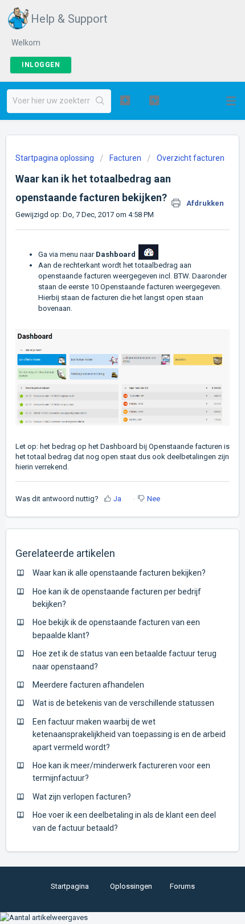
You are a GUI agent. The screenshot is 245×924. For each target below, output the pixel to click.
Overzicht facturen (190, 158)
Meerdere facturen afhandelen (88, 684)
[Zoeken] (100, 101)
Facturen (125, 158)
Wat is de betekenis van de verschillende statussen (123, 702)
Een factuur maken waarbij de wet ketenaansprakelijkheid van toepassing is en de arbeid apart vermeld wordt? (129, 734)
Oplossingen (131, 886)
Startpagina (70, 886)
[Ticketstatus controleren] (154, 100)
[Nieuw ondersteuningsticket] (125, 100)
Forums (182, 886)
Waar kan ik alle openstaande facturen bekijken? (119, 572)
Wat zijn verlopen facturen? (81, 796)
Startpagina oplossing (55, 158)
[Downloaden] (101, 461)
